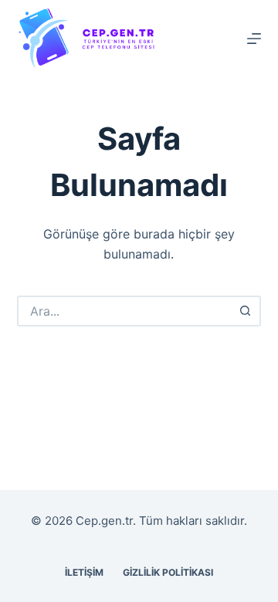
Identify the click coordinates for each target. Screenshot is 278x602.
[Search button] (245, 311)
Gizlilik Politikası (168, 572)
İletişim (84, 572)
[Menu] (254, 39)
